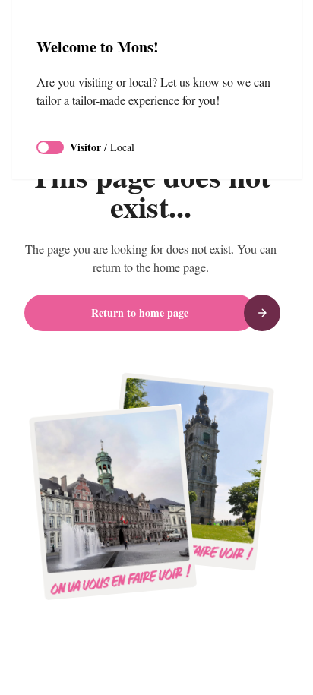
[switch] (50, 147)
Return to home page (139, 313)
